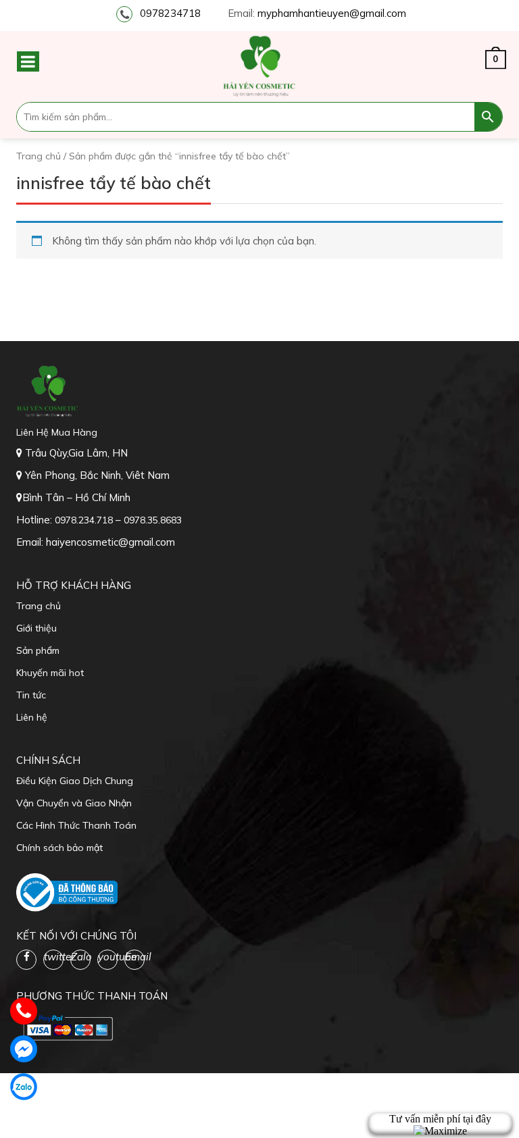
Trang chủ (38, 156)
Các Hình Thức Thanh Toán (76, 825)
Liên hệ (31, 717)
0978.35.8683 (153, 520)
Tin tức (31, 695)
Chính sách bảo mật (59, 848)
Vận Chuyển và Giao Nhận (74, 803)
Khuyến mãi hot (50, 673)
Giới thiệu (36, 628)
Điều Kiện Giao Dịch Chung (74, 781)
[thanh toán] (67, 1026)
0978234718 (170, 13)
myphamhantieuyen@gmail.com (331, 13)
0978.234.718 (85, 520)
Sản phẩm (37, 650)
